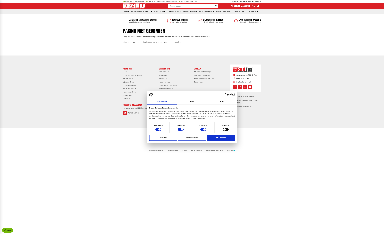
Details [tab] (192, 101)
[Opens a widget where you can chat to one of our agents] (7, 230)
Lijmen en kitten (173, 11)
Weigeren (163, 137)
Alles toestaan (221, 137)
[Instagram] (240, 87)
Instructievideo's (164, 82)
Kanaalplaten (239, 11)
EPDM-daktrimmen (189, 11)
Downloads (235, 1)
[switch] (181, 129)
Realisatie (230, 150)
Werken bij (258, 1)
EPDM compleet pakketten (140, 11)
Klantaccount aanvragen (203, 72)
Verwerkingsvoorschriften (168, 85)
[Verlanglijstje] (254, 6)
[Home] (134, 6)
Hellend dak (252, 11)
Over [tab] (222, 101)
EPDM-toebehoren (205, 11)
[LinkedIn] (245, 87)
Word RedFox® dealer (202, 75)
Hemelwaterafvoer (223, 11)
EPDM (126, 11)
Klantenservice (164, 72)
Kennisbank (243, 1)
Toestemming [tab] (162, 101)
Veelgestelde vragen (166, 89)
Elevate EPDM (159, 11)
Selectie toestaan (192, 137)
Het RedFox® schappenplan (204, 79)
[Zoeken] (216, 6)
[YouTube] (250, 87)
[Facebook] (235, 87)
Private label (198, 82)
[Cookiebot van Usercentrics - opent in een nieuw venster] (226, 94)
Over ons (251, 1)
